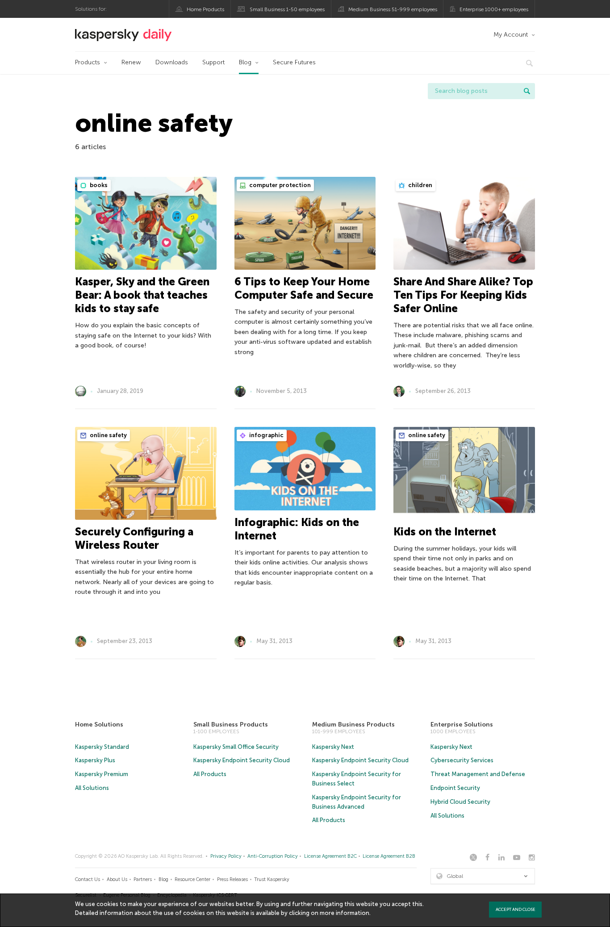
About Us (117, 879)
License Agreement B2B (389, 856)
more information (344, 913)
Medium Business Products (353, 724)
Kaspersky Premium (101, 774)
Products (87, 62)
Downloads (171, 62)
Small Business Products (230, 724)
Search (527, 91)
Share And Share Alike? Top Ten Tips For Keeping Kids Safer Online (463, 295)
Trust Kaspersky (271, 879)
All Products (209, 774)
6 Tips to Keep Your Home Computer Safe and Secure (303, 288)
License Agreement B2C (330, 856)
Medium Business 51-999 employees (392, 9)
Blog (245, 62)
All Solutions (92, 788)
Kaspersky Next (333, 746)
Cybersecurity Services (461, 760)
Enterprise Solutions (461, 724)
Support (213, 62)
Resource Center (192, 879)
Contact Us (87, 879)
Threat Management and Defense (477, 774)
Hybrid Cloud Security (460, 801)
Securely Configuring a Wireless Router (134, 538)
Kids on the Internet (444, 531)
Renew (131, 62)
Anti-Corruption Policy (272, 856)
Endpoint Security (455, 788)
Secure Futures (294, 62)
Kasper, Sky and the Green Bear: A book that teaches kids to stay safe (142, 295)
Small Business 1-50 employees (287, 9)
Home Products (205, 9)
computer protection (279, 185)
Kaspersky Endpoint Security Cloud (241, 760)
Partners (143, 879)
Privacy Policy (226, 856)
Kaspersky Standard (102, 746)
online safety (107, 435)
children (419, 185)
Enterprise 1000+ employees (494, 9)
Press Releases (232, 879)
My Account (510, 34)
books (98, 185)
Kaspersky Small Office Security (236, 746)
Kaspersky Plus (95, 760)
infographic (266, 435)
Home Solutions (99, 724)
